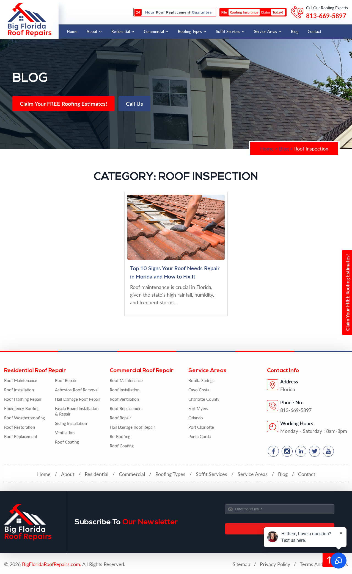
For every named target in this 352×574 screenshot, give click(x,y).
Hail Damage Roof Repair (77, 399)
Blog (294, 31)
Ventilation (65, 432)
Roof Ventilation (124, 399)
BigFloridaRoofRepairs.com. (51, 564)
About (92, 31)
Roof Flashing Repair (22, 399)
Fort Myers (198, 408)
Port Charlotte (201, 427)
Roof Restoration (19, 427)
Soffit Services (228, 31)
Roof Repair (65, 380)
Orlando (195, 417)
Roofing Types (190, 31)
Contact (314, 31)
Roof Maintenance (20, 380)
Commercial (154, 31)
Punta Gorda (199, 436)
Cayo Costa (198, 389)
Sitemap (241, 564)
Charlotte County (203, 399)
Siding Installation (71, 423)
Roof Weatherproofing (24, 417)
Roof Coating (67, 442)
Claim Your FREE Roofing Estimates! (63, 103)
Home (72, 31)
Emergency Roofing (22, 408)
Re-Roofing (120, 436)
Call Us (134, 103)
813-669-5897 (326, 16)
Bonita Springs (201, 380)
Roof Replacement (20, 436)
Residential (120, 31)
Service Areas (265, 31)
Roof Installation (19, 389)
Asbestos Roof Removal (76, 389)
